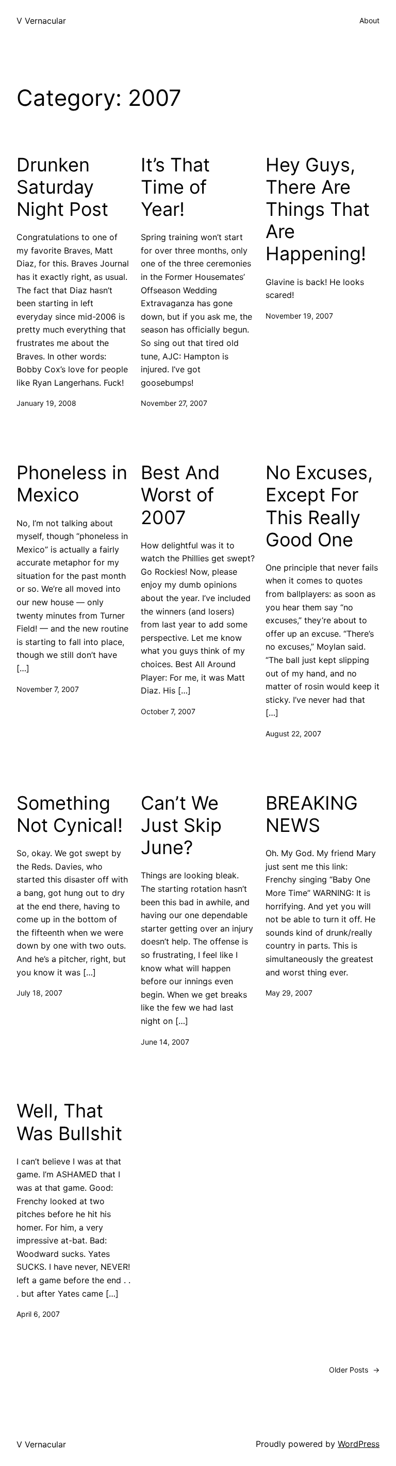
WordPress (359, 1444)
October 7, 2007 (168, 711)
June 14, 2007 (165, 1041)
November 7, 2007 (47, 689)
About (369, 20)
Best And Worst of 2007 (180, 495)
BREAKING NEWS (312, 814)
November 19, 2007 (299, 315)
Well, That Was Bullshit (69, 1122)
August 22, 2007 (293, 733)
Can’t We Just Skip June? (181, 825)
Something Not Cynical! (69, 814)
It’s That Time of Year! (175, 187)
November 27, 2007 (174, 403)
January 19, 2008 (46, 403)
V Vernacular (41, 20)
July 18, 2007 (39, 992)
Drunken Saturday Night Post (62, 187)
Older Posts (354, 1369)
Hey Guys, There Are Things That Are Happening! (318, 209)
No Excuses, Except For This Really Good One (319, 506)
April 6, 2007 (38, 1314)
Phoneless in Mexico (71, 484)
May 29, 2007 (289, 992)
